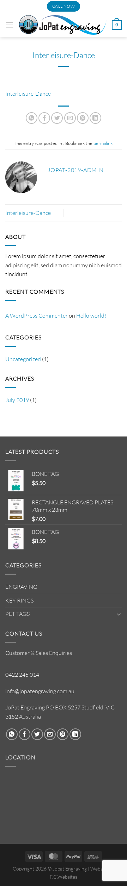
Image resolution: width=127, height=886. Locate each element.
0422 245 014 (22, 674)
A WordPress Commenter (36, 315)
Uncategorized (23, 359)
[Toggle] (119, 614)
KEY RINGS (19, 600)
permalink (103, 143)
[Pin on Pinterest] (83, 118)
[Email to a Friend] (70, 118)
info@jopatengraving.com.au (39, 691)
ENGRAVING (21, 586)
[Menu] (9, 24)
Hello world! (91, 315)
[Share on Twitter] (57, 118)
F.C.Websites (63, 877)
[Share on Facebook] (44, 118)
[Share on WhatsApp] (31, 118)
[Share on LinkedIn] (95, 118)
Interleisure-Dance (28, 93)
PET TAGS (17, 613)
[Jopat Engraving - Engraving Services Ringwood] (63, 24)
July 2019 (17, 399)
